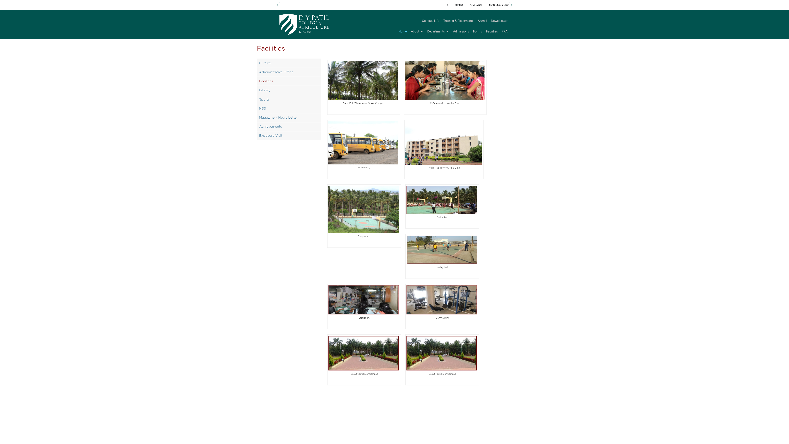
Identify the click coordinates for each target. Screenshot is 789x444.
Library (264, 90)
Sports (264, 99)
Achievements (270, 126)
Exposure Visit (270, 135)
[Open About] (421, 31)
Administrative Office (276, 72)
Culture (265, 63)
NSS (262, 108)
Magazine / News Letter (278, 117)
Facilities (266, 81)
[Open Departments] (447, 31)
